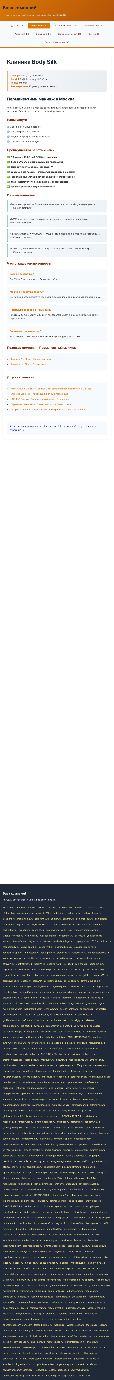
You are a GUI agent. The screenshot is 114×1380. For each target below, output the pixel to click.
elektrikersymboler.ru (65, 1014)
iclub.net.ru (75, 1099)
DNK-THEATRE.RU (12, 1206)
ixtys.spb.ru (31, 1285)
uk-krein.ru (8, 1279)
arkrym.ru (56, 918)
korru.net (37, 980)
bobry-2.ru (25, 1251)
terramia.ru (77, 1121)
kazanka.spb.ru (76, 1031)
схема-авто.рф (55, 1042)
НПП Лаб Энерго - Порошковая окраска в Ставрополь (40, 399)
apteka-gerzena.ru (59, 1369)
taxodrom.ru (9, 1161)
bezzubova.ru (29, 1082)
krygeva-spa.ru (58, 986)
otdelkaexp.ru (31, 1059)
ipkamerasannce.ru (75, 1307)
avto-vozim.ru (50, 958)
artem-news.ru (44, 1127)
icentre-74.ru (77, 1223)
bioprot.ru (21, 1229)
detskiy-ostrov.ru (69, 1008)
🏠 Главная (17, 25)
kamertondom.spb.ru (14, 958)
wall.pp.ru (59, 1324)
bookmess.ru (27, 1200)
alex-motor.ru (56, 1088)
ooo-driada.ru (43, 1093)
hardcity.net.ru (40, 1161)
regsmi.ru (66, 997)
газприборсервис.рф (42, 1296)
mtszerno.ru (9, 1217)
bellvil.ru (59, 1330)
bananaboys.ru (50, 1240)
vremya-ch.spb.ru (69, 1172)
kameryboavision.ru (13, 1037)
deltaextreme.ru (37, 1229)
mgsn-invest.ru (56, 1307)
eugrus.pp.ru (9, 969)
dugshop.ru (102, 986)
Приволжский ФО (94, 25)
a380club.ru (9, 913)
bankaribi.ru (101, 918)
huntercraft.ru (90, 1251)
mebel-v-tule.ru (11, 1133)
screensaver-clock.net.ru (59, 1025)
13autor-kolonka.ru (25, 907)
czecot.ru (18, 1262)
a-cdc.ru (90, 907)
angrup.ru (82, 1042)
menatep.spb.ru (55, 1341)
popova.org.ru (25, 1330)
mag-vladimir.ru (27, 1302)
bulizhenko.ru (82, 1212)
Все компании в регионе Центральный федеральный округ (48, 426)
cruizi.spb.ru (31, 1262)
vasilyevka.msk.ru (80, 1369)
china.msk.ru (26, 1291)
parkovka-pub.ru (31, 1347)
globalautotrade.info (13, 1116)
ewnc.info (39, 1025)
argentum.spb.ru (65, 1364)
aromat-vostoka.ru (12, 1059)
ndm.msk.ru (53, 1110)
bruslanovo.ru (95, 1093)
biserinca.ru (60, 1127)
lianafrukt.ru (80, 1240)
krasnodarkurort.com (79, 1127)
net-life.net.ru (34, 958)
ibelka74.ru (8, 1313)
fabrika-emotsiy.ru (55, 1037)
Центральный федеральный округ (29, 15)
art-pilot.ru (8, 1364)
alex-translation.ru (32, 1245)
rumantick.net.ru (99, 1212)
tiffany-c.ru (81, 1065)
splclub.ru (106, 941)
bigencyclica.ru (11, 980)
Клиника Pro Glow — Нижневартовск (30, 359)
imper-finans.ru (53, 1150)
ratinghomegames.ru (60, 1161)
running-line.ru (41, 986)
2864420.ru (43, 907)
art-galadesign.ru (64, 1065)
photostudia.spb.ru (45, 1121)
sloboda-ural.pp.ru (29, 1054)
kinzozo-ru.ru (54, 963)
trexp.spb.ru (41, 1369)
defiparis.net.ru (101, 1330)
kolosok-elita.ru (25, 975)
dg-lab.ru (70, 1042)
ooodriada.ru (103, 1279)
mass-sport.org (92, 1195)
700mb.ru (62, 1313)
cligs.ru (103, 1324)
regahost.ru (9, 975)
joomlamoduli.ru (11, 1240)
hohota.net (64, 1054)
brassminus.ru (97, 1150)
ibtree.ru (7, 1341)
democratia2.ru (61, 1195)
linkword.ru (42, 1200)
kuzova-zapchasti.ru (76, 1155)
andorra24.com (52, 1166)
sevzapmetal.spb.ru (89, 1183)
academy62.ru (92, 1121)
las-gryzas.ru (9, 1336)
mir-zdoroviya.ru (77, 1093)
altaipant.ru (9, 918)
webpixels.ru (25, 1257)
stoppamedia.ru (11, 947)
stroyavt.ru (8, 963)
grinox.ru (25, 1104)
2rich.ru (56, 907)
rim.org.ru (68, 1150)
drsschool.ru (53, 1116)
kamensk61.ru (23, 1279)
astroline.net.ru (73, 1088)
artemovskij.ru (97, 1104)
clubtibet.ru (44, 1082)
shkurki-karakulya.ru (85, 947)
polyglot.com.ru (11, 1093)
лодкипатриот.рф (41, 1099)
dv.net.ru (76, 1319)
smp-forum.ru (97, 1059)
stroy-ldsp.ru (92, 1206)
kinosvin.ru (8, 1003)
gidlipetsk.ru (27, 1093)
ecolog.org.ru (48, 952)
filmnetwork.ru (81, 997)
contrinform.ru (41, 1274)
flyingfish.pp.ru (102, 1217)
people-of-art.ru (11, 1082)
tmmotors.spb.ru (63, 1138)
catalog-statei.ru (21, 1178)
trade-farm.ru (20, 941)
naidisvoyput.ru (38, 1307)
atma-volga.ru (52, 1375)
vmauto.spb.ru (99, 1268)
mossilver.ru (48, 1076)
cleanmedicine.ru (63, 947)
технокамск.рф (71, 1279)
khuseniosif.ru (24, 1268)
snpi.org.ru (25, 986)
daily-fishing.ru (25, 1217)
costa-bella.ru (97, 963)
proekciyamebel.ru (33, 1150)
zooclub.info (38, 1279)
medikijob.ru (9, 1121)
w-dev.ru (44, 997)
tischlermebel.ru (97, 1296)
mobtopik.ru (27, 1133)
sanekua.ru (66, 1240)
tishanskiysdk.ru (34, 1375)
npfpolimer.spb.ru (45, 1364)
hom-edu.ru (82, 1364)
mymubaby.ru (47, 992)
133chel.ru (8, 907)
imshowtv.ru (99, 1127)
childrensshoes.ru (32, 1212)
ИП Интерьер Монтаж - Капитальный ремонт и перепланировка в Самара (50, 388)
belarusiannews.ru (12, 1319)
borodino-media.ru (64, 924)
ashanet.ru (68, 918)
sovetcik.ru (49, 1144)
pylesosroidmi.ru (75, 1324)
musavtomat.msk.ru (13, 1144)
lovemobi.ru (48, 1347)
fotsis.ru (75, 1071)
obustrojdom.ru (33, 1144)
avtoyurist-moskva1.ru (14, 1042)
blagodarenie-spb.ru (41, 924)
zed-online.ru (10, 930)
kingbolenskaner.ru (37, 1088)
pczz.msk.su (40, 1257)
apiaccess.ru (87, 1110)
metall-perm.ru (37, 1110)
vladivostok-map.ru (13, 935)
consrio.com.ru (57, 975)
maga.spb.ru (91, 1291)
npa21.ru (53, 1172)
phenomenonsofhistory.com (17, 1324)
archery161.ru (101, 975)
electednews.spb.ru (39, 1336)
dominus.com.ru (101, 1336)
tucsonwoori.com (12, 1245)
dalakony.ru (91, 1116)
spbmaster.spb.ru (101, 1285)
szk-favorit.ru (92, 1082)
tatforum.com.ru (11, 1353)
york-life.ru (66, 930)
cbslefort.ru (24, 1234)
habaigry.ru (77, 1020)
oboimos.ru (89, 1166)
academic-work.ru (31, 1240)
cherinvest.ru (51, 1008)
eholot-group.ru (11, 1195)
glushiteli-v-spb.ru (44, 1217)
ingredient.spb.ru (25, 1364)
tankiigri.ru (85, 1336)
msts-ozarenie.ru (60, 1104)
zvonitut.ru (24, 930)
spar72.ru (72, 1336)
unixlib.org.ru (38, 1341)
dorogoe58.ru (36, 1155)
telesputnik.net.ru (43, 1324)
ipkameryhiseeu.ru (74, 1178)
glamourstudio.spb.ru (61, 1285)
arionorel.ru (9, 1268)
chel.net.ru (74, 986)
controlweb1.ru (24, 963)
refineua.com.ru (58, 1200)
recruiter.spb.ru (97, 1042)
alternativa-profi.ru (32, 1353)
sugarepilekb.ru (11, 1104)
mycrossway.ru (72, 1229)
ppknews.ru (84, 1144)
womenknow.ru (31, 1319)
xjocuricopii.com (82, 1138)
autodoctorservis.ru (98, 952)
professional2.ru (62, 1358)
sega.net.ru (64, 1319)
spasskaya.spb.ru (49, 1262)
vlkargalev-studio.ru (44, 1313)
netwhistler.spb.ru (44, 1330)
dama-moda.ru (96, 1189)
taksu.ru (47, 941)
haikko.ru (89, 1020)
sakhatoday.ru (44, 1014)
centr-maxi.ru (10, 1358)
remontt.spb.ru (25, 1121)
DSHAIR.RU (46, 1138)
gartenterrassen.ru (75, 1341)
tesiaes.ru (46, 1031)
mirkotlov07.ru (54, 1229)
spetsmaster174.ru (53, 1178)
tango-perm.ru (76, 1003)
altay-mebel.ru (93, 1200)
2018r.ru (23, 1358)
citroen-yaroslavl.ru (62, 1234)
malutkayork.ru (39, 1003)
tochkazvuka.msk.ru (99, 1076)
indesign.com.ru (76, 1302)
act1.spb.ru (88, 1088)
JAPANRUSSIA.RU (12, 1150)
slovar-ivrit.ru (46, 947)
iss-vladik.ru (85, 1330)
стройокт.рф (10, 1257)
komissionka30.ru (43, 1223)
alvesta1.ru (101, 1008)
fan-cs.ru (104, 1133)
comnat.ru (95, 1025)
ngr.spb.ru (84, 992)
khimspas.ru (90, 1353)
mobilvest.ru (47, 1059)
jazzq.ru (7, 1262)
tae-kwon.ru (41, 975)
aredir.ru (77, 1353)
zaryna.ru (80, 935)
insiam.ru (72, 975)
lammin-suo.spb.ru (91, 980)
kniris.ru (64, 1262)
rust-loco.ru (87, 986)
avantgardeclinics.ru (54, 1245)
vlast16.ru (26, 980)
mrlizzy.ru (48, 1212)
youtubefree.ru (94, 935)
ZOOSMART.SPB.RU (72, 1116)
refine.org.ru (102, 1274)
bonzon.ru (71, 1330)
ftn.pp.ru (22, 1155)
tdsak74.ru (39, 963)
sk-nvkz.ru (26, 1195)
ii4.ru (22, 1166)
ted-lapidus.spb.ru (12, 1189)
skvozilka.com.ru (11, 1347)
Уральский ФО (21, 34)
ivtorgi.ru (101, 1172)
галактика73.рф (24, 1071)
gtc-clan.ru (91, 1324)
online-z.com (89, 1054)
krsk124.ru (24, 1048)
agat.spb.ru (99, 1037)
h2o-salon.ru (22, 1003)
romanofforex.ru (56, 1048)
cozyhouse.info (24, 1313)
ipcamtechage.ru (53, 1206)
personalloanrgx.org (13, 1375)
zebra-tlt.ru (38, 930)
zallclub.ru (42, 1020)
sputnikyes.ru (85, 1014)
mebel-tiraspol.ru (65, 1268)
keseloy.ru (23, 1296)
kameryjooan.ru (79, 1104)
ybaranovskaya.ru (66, 1144)
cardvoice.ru (98, 924)
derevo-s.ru (26, 1274)
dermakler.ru (50, 1353)
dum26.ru (91, 1178)
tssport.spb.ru (34, 1166)
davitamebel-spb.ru (59, 1071)
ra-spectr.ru (88, 1279)
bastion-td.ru (9, 1065)
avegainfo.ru (85, 975)
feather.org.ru (58, 1336)
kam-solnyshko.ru (43, 1183)
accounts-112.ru (44, 913)
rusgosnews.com (100, 992)
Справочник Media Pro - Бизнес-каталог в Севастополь (40, 404)
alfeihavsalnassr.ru (91, 913)
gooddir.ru (91, 1003)
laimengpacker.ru (55, 1155)
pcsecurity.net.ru (44, 1133)
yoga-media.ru (69, 1375)
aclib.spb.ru (26, 1223)
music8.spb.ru (10, 1048)
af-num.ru (95, 1364)
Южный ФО (94, 34)
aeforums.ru (28, 1020)
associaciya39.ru (27, 969)
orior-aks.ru (58, 1082)
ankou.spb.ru (86, 1008)
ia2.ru (77, 969)
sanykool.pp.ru (21, 1341)
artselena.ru (92, 1358)
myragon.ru (63, 1121)
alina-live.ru (91, 1313)
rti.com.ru (29, 1127)
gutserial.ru (57, 1274)
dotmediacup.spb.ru (43, 1268)
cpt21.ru (86, 969)
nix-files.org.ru (27, 1014)
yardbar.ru (43, 1302)
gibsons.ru (79, 1358)
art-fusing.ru (9, 1234)
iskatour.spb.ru (10, 986)
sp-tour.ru (92, 1133)
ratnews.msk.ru (82, 1234)
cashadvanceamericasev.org (18, 1369)
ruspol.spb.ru (9, 1183)
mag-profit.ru (62, 1223)
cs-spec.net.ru (76, 1200)
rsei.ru (24, 1307)
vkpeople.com (77, 1262)
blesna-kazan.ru (31, 1076)
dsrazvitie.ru (24, 1161)
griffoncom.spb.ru (34, 1037)
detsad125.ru (60, 1093)
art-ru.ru (61, 1347)
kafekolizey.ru (60, 1099)
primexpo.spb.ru (46, 969)
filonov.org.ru (54, 1279)
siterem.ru (8, 1099)
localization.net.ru (83, 1217)
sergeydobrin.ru (79, 1076)
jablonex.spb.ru (11, 1200)
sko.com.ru (41, 1071)
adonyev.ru (74, 913)
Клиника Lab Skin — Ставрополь (28, 364)
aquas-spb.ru (99, 1245)
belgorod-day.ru (84, 918)
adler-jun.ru (60, 913)
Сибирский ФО (43, 34)
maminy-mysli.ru (96, 1262)
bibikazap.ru (9, 1330)
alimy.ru (76, 1054)
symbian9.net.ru (30, 1138)
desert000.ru (87, 1172)
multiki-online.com (12, 1008)
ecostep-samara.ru (99, 1065)
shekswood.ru (79, 1296)
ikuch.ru (30, 1172)
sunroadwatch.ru (41, 1234)
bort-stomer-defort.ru (40, 1358)
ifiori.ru (6, 1178)
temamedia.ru (89, 1229)
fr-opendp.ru (25, 1183)
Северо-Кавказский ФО (57, 42)
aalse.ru (101, 907)
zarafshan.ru (52, 930)
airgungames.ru (25, 913)
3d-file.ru (79, 907)
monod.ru (89, 1274)
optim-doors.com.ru (13, 1172)
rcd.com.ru (8, 1229)
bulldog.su (40, 1291)
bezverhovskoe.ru (35, 1116)
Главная (7, 15)
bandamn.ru (9, 924)
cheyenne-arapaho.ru (65, 1183)
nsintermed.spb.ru (81, 1257)
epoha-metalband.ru (66, 992)
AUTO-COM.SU (49, 1054)
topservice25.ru (82, 1161)
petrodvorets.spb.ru (59, 1257)
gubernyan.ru (99, 1161)
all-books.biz (83, 1268)
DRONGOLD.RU (42, 1195)
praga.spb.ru (63, 952)
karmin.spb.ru (63, 1296)
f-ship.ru (55, 997)
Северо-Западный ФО (66, 25)
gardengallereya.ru (12, 1127)
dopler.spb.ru (10, 1110)
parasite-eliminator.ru (35, 1189)
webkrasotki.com (33, 1008)
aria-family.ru (42, 918)
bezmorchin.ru (64, 969)
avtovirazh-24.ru (101, 1257)
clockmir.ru (75, 1251)
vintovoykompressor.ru (86, 930)
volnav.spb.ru (81, 1025)
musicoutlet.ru (10, 1291)
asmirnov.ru (85, 1375)
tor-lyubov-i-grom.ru (64, 941)
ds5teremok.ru (10, 1223)
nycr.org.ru (41, 1172)
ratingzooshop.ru (70, 1110)
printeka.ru (92, 1341)
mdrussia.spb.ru (73, 1274)
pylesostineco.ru (41, 1104)
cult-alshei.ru (99, 1144)
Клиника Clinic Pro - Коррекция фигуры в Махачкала (39, 393)
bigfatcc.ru (23, 924)
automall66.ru (10, 1302)
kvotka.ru (68, 963)
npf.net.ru (8, 1031)
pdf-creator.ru (10, 1014)
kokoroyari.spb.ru (12, 1076)
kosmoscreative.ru (28, 1065)
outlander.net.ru (74, 1291)
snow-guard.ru (29, 947)
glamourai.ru (81, 1150)
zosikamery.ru (10, 1054)
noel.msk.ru (73, 1245)
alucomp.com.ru (96, 1347)
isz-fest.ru (26, 1025)
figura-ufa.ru (75, 1313)
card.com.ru (59, 1031)
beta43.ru (93, 1240)
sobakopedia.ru (11, 1025)
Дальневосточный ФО (69, 34)
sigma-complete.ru (58, 1189)
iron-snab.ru (81, 963)
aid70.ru (23, 1110)
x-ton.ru (7, 941)
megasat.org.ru (64, 1217)
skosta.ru (68, 1206)
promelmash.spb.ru (13, 1285)
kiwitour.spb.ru (58, 1302)
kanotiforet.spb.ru (12, 952)
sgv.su (102, 1003)
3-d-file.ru (67, 907)
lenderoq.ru (63, 1076)
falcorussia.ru (79, 952)
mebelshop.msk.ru (78, 1059)
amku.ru (22, 1336)
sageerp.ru (94, 1155)
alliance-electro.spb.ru (89, 958)
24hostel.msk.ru (29, 997)
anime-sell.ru (9, 1296)
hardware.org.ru (36, 1042)
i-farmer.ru (76, 1195)
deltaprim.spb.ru (57, 1003)
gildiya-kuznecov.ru (96, 1031)
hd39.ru (107, 1223)
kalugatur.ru (33, 1031)
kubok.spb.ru (39, 1048)
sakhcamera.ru (67, 958)
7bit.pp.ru (20, 1031)
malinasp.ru (97, 997)
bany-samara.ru (11, 1307)
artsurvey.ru (65, 1353)
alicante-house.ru (96, 1307)
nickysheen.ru (60, 1251)
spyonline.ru (91, 1048)
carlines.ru (8, 1088)
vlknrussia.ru (31, 935)
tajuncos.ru (35, 941)
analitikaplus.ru (75, 1048)
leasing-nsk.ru (93, 1223)
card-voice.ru (83, 924)
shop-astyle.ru (10, 1274)
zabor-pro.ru (9, 1155)
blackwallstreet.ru (71, 1166)
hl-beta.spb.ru (10, 992)
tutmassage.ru (31, 952)
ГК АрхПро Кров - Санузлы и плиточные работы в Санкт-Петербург (47, 409)
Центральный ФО (39, 25)
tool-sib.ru (60, 1133)
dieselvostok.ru (11, 997)
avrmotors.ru (46, 1065)
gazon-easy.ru (90, 1099)
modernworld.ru (78, 1189)
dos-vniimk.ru (49, 1319)
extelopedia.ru (71, 980)
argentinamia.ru (25, 918)
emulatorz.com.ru (76, 1347)
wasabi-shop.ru (48, 935)
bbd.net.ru (61, 1059)
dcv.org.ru (37, 1178)
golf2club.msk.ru (11, 1020)
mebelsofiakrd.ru (64, 1212)
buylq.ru (85, 1245)
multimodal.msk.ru (59, 1020)
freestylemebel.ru (96, 1302)
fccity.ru (43, 1285)
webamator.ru (66, 935)
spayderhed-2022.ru (88, 941)
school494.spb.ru (28, 992)
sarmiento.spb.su (53, 980)
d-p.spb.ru (8, 1071)
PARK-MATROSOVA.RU (79, 1037)
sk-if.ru (95, 1234)
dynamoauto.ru (74, 1082)
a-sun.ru (79, 1206)
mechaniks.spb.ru (33, 1206)
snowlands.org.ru (12, 1212)
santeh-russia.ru (11, 1138)
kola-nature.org (82, 1285)
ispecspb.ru (98, 969)
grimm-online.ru (56, 1291)
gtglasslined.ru (10, 1166)
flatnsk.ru (20, 1088)
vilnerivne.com (10, 1251)
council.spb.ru (22, 1099)
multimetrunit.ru (76, 1133)
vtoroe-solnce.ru (42, 1251)
